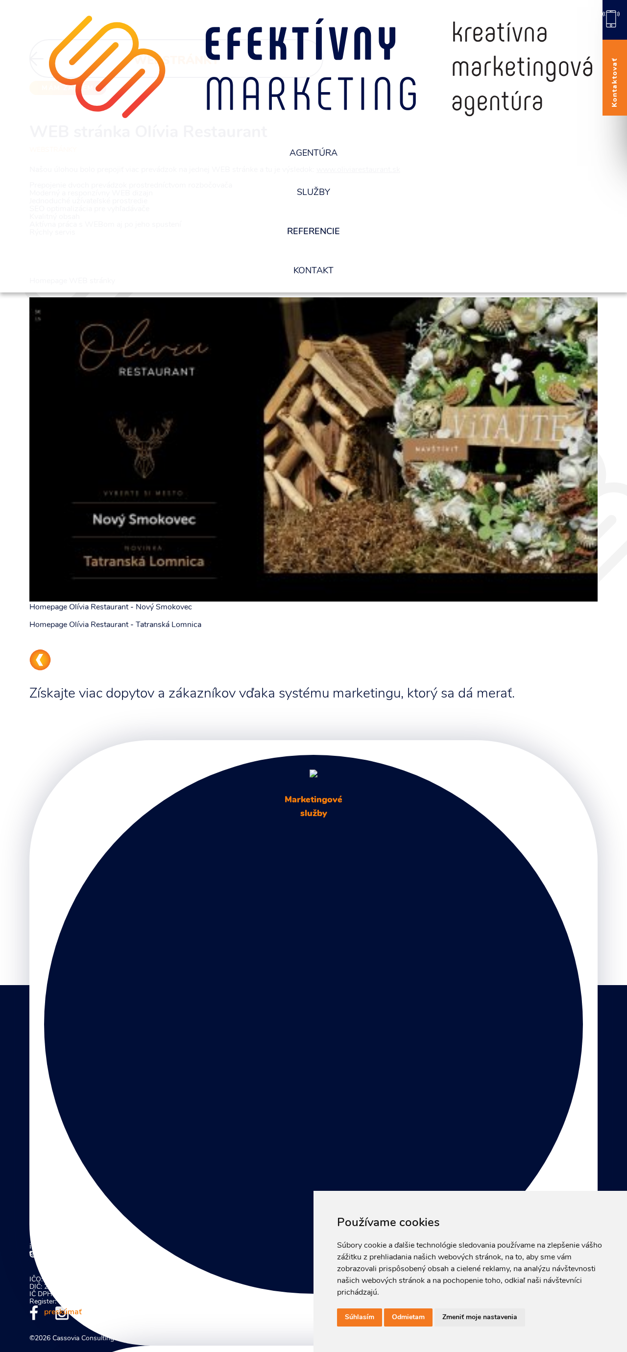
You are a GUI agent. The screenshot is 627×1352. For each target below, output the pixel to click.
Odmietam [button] (408, 1317)
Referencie (313, 232)
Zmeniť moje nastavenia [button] (479, 1317)
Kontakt (313, 271)
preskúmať (63, 1312)
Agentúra (313, 153)
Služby (313, 193)
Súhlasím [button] (359, 1317)
